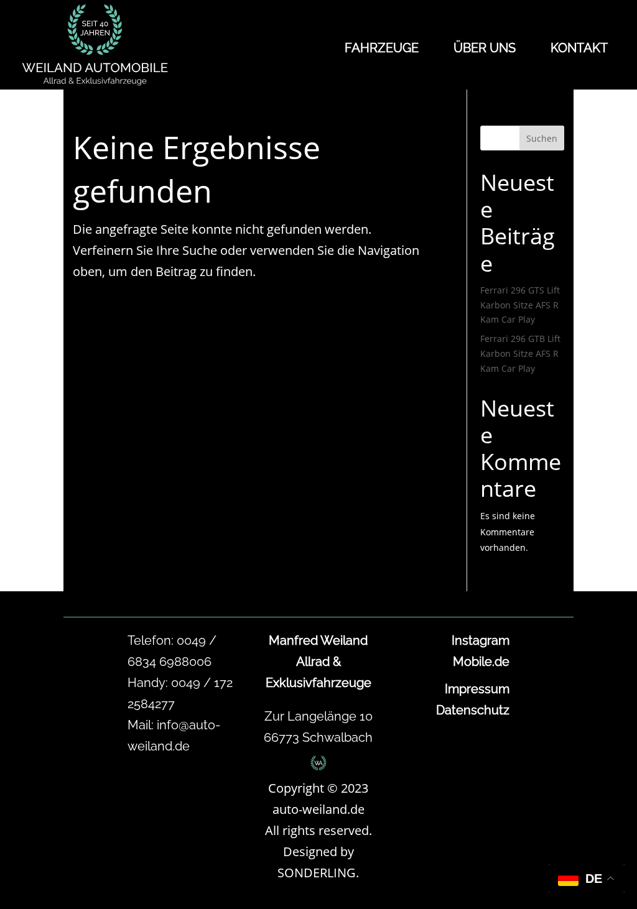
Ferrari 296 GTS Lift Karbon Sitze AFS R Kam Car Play (520, 305)
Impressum (477, 688)
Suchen (541, 138)
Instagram (480, 640)
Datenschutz (472, 710)
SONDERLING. (318, 872)
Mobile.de (481, 661)
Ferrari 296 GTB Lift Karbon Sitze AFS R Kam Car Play (520, 353)
